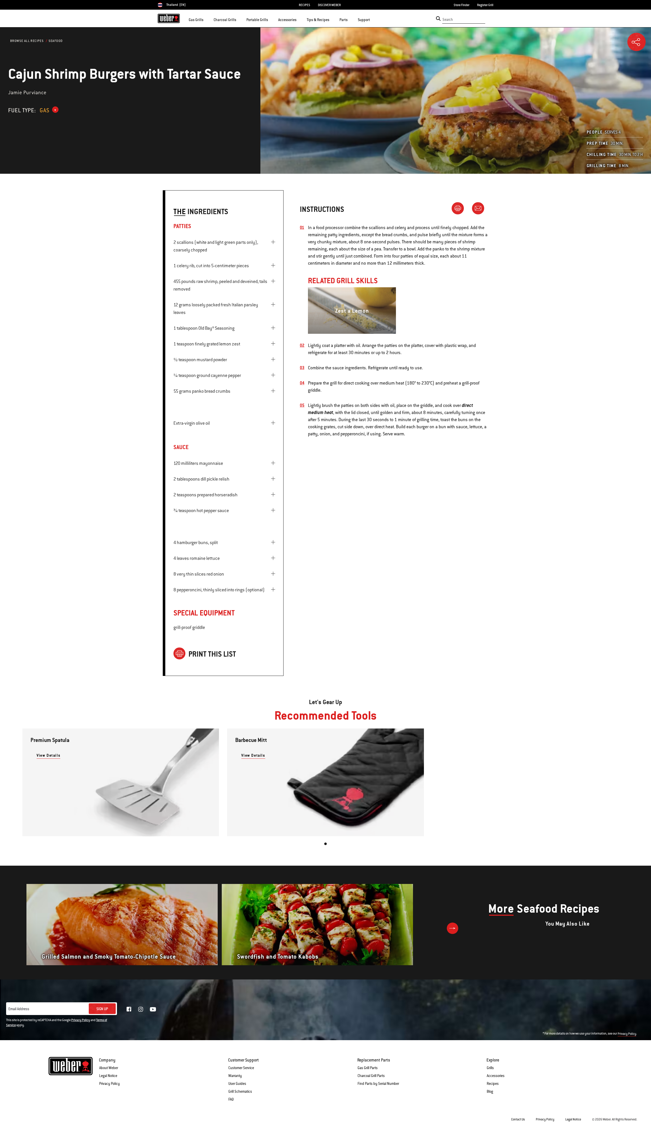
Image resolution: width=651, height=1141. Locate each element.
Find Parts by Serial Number (378, 1083)
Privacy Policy (80, 1020)
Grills (490, 1068)
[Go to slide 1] (325, 844)
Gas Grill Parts (368, 1068)
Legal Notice (108, 1075)
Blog (490, 1091)
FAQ (231, 1099)
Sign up (102, 1009)
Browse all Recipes (27, 41)
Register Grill (485, 5)
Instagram (141, 1009)
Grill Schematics (240, 1091)
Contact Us (518, 1119)
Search (447, 19)
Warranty (235, 1075)
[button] (206, 19)
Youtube (153, 1009)
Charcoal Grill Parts (371, 1075)
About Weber (108, 1068)
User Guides (237, 1083)
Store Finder (461, 5)
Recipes (493, 1083)
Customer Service (241, 1068)
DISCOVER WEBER (329, 5)
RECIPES (304, 5)
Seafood (56, 41)
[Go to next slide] (452, 928)
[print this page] (460, 208)
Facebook (129, 1009)
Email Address (18, 1009)
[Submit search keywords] (438, 18)
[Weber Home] (169, 18)
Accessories (496, 1075)
